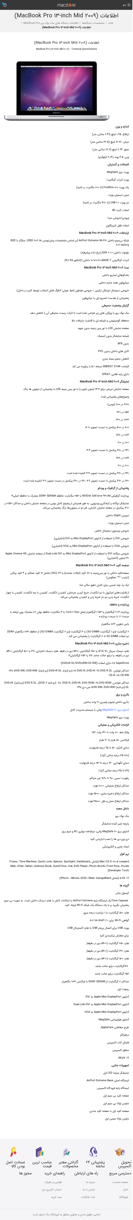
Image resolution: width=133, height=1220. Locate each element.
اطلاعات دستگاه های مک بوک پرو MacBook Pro (51, 23)
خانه (110, 23)
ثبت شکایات (88, 1197)
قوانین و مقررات (53, 1182)
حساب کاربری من (52, 1189)
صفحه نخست (120, 1182)
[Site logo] (66, 5)
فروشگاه (123, 1197)
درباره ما (90, 1182)
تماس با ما (89, 1189)
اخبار (125, 1189)
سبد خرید (56, 1197)
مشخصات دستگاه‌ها (93, 23)
